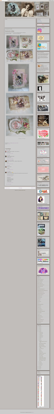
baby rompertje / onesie (42, 360)
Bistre (38, 287)
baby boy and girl (41, 344)
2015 (39, 366)
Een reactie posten (8, 184)
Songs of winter (41, 356)
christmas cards (40, 294)
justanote (39, 305)
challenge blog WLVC (40, 293)
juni (39, 339)
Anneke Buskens (39, 20)
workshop (39, 322)
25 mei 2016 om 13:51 (10, 153)
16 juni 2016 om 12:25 (10, 182)
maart (40, 362)
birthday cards (39, 286)
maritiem (39, 307)
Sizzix (40, 349)
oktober (40, 334)
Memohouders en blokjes (42, 343)
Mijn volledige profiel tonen (41, 71)
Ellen (7, 165)
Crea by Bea (39, 297)
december (40, 332)
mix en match (41, 355)
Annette (8, 171)
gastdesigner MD (40, 304)
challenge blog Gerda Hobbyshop (42, 290)
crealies (39, 298)
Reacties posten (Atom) (22, 190)
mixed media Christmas (41, 311)
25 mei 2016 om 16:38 (10, 158)
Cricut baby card (41, 348)
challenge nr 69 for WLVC (42, 353)
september (40, 335)
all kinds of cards (40, 279)
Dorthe (8, 150)
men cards (39, 308)
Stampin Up (39, 315)
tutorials (39, 318)
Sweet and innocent (41, 345)
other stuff (39, 312)
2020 (39, 326)
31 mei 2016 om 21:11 (10, 169)
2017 (39, 330)
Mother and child (41, 354)
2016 (39, 331)
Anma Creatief (39, 280)
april (40, 361)
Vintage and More (40, 319)
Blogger (33, 412)
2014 (39, 367)
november (40, 333)
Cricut (38, 300)
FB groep (39, 301)
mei (39, 340)
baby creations (40, 283)
